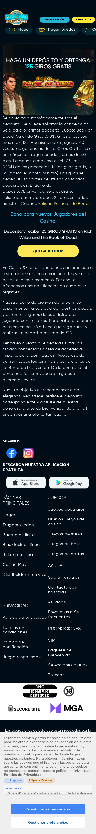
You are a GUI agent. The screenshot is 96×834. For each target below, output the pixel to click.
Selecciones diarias (67, 665)
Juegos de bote (64, 544)
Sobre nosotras (63, 578)
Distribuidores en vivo (25, 575)
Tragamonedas (62, 29)
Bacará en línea (19, 535)
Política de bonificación (15, 644)
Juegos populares (66, 509)
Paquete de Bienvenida (60, 652)
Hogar (24, 29)
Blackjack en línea (21, 545)
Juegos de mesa (65, 534)
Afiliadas (57, 602)
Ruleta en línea (18, 555)
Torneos (56, 675)
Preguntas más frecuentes (63, 614)
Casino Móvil (16, 565)
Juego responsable (22, 657)
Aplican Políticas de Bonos (64, 204)
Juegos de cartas (66, 554)
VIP (51, 640)
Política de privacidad (25, 618)
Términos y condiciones (15, 630)
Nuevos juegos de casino (66, 521)
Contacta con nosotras (62, 589)
